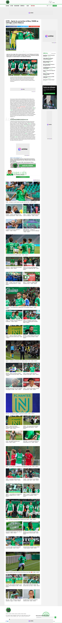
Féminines (18, 615)
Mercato (25, 615)
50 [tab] (28, 52)
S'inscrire (54, 5)
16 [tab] (20, 51)
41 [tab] (20, 52)
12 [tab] (16, 51)
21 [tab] (24, 51)
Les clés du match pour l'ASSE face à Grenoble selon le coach (19, 119)
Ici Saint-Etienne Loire (12, 617)
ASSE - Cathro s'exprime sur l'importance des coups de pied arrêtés (48, 64)
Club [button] (28, 5)
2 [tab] (7, 51)
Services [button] (23, 5)
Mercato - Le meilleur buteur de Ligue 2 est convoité (49, 71)
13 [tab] (17, 51)
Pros (45, 78)
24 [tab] (27, 51)
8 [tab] (12, 51)
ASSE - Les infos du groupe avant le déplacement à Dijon (48, 61)
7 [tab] (11, 51)
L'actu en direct (53, 53)
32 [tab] (34, 51)
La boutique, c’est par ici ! (49, 93)
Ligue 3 (27, 615)
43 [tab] (21, 52)
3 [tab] (8, 51)
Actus (11, 5)
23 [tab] (26, 51)
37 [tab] (39, 51)
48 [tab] (26, 52)
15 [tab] (19, 51)
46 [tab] (24, 52)
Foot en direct (24, 617)
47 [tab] (25, 52)
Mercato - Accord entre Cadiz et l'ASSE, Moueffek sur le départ (48, 74)
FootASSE (16, 617)
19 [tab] (22, 51)
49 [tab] (27, 52)
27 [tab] (30, 51)
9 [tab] (13, 51)
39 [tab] (18, 52)
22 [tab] (25, 51)
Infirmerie (11, 615)
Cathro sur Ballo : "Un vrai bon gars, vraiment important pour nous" (48, 58)
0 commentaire (20, 24)
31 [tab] (33, 51)
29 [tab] (31, 51)
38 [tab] (17, 52)
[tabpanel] (23, 39)
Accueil (7, 5)
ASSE (21, 617)
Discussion (16, 5)
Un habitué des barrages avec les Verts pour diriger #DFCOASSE (49, 67)
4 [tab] (9, 51)
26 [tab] (29, 51)
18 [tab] (21, 51)
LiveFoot (19, 617)
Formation (7, 24)
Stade (22, 615)
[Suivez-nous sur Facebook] (6, 621)
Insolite (29, 615)
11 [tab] (15, 51)
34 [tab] (36, 51)
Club (20, 615)
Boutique (33, 5)
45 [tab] (23, 52)
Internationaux (15, 615)
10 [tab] (14, 51)
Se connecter (49, 5)
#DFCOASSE (49, 78)
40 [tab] (19, 52)
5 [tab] (10, 51)
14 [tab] (18, 51)
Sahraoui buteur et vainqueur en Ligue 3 (48, 79)
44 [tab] (22, 52)
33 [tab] (35, 51)
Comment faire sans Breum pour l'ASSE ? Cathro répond (48, 77)
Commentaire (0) (23, 177)
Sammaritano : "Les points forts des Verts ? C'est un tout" (49, 55)
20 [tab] (23, 51)
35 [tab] (37, 51)
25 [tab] (28, 51)
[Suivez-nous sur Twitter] (7, 621)
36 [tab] (38, 51)
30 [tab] (32, 51)
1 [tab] (6, 51)
